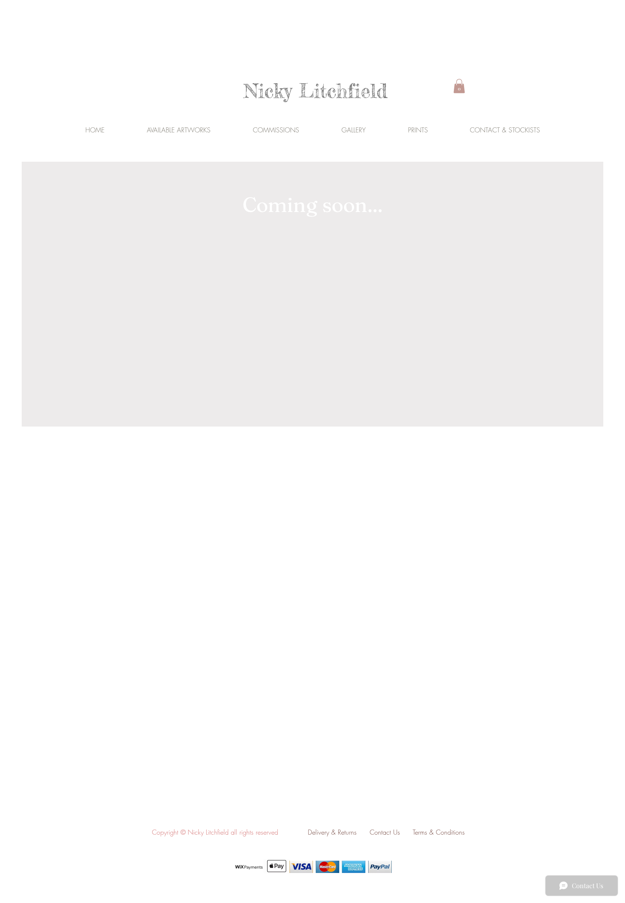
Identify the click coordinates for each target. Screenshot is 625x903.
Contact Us (390, 832)
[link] (459, 86)
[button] (353, 130)
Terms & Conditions (439, 832)
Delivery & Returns (332, 832)
